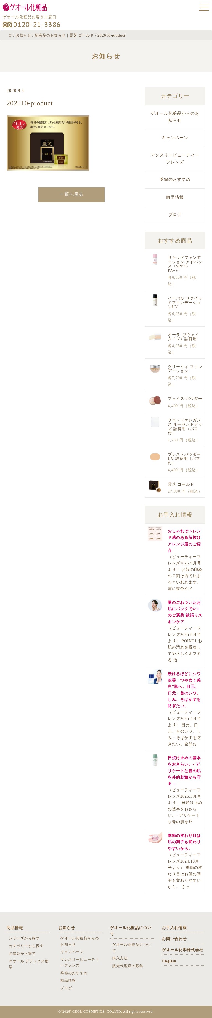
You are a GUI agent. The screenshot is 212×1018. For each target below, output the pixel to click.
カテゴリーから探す (26, 946)
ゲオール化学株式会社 (182, 950)
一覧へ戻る (71, 194)
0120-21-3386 (37, 24)
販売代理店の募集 (127, 966)
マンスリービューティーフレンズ (175, 158)
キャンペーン (175, 138)
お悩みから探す (22, 953)
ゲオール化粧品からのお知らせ (175, 117)
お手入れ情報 (174, 928)
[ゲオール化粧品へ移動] (10, 35)
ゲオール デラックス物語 (29, 964)
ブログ (175, 214)
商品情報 (175, 197)
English (169, 961)
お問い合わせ (174, 939)
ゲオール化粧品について (131, 931)
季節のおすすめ (175, 179)
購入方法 (120, 958)
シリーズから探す (24, 938)
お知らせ (67, 928)
